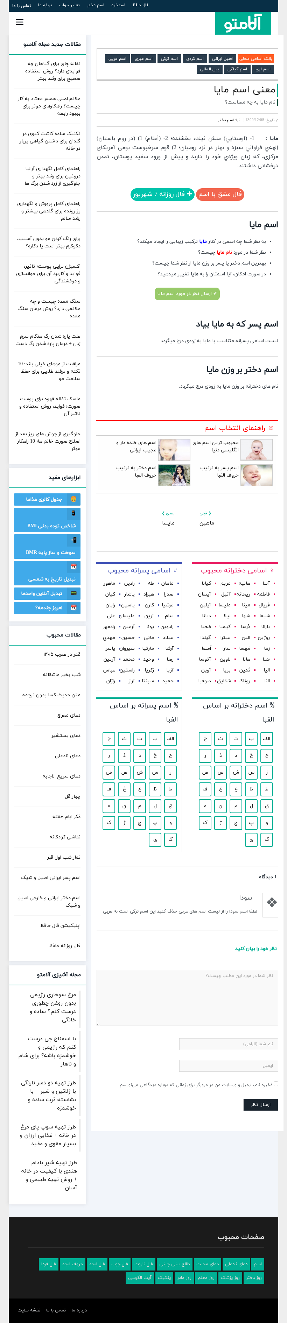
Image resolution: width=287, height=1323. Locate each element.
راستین (127, 670)
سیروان (127, 648)
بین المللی (209, 69)
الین (246, 637)
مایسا (168, 523)
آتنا (266, 583)
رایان (110, 605)
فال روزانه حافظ (64, 946)
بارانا (265, 627)
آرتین (109, 659)
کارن (149, 605)
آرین (149, 616)
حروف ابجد (72, 1264)
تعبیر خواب (69, 5)
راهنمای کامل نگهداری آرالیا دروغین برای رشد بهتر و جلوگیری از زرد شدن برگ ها (52, 176)
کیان (110, 594)
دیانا (206, 616)
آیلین (205, 605)
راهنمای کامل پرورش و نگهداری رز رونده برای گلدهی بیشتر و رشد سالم (48, 211)
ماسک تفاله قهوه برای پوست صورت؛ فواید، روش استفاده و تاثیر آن (49, 406)
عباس (109, 670)
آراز (132, 681)
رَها (267, 648)
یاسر (110, 648)
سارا (227, 648)
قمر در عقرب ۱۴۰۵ (61, 654)
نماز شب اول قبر (63, 857)
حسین (128, 637)
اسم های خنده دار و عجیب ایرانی (136, 446)
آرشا (169, 648)
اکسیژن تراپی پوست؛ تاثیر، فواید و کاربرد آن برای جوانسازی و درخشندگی (48, 273)
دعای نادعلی (67, 756)
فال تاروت (143, 1264)
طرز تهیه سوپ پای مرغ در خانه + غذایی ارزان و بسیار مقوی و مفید (48, 1135)
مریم (225, 583)
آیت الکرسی (140, 1278)
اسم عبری (144, 59)
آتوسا (205, 659)
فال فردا (48, 1264)
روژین (264, 637)
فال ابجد (97, 1264)
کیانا (206, 583)
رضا (170, 659)
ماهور (109, 583)
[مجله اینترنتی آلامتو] (243, 23)
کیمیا (225, 627)
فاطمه (263, 594)
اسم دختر (95, 5)
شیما (264, 616)
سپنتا (148, 681)
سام (169, 616)
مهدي (109, 637)
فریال (264, 605)
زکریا (149, 670)
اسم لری (263, 69)
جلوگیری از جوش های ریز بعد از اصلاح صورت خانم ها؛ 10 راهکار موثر (47, 441)
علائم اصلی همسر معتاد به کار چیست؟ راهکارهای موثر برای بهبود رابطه (49, 106)
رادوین (167, 627)
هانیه (244, 583)
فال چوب (119, 1264)
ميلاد (168, 637)
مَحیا (206, 627)
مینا (246, 605)
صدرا (169, 594)
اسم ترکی (169, 59)
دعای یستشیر (65, 735)
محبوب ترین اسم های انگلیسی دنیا (215, 446)
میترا (225, 637)
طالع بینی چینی (174, 1264)
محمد (129, 659)
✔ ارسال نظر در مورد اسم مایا (187, 293)
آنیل (226, 594)
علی (111, 616)
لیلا (227, 616)
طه (151, 583)
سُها (246, 616)
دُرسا (245, 627)
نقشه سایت (29, 1310)
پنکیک (164, 1278)
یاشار (129, 594)
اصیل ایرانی (222, 59)
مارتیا (148, 648)
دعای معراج (68, 715)
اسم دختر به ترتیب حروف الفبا (136, 472)
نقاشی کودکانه (65, 837)
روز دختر (254, 1278)
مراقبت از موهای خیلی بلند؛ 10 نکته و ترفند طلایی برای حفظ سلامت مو (49, 371)
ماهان (167, 583)
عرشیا (168, 605)
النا (267, 681)
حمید (168, 681)
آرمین (129, 627)
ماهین (207, 523)
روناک (244, 681)
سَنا (266, 659)
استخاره (118, 5)
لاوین (225, 659)
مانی (149, 637)
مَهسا (244, 648)
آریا (170, 670)
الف (266, 739)
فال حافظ (140, 5)
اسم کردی (195, 59)
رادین (129, 583)
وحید (148, 659)
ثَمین (244, 670)
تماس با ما (21, 6)
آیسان (204, 594)
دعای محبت (207, 1264)
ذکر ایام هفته (66, 817)
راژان (110, 681)
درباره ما (45, 5)
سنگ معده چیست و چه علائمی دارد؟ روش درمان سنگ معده (49, 308)
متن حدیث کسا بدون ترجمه (51, 695)
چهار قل (72, 796)
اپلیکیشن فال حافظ (60, 925)
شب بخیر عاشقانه (61, 674)
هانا (246, 659)
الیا (267, 670)
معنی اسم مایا (244, 90)
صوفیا (204, 681)
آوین (206, 670)
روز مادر (184, 1278)
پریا (227, 670)
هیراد (149, 594)
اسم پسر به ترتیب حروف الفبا (219, 472)
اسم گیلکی (237, 69)
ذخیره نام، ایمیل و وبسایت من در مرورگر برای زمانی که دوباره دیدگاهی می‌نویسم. (195, 1085)
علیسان (127, 616)
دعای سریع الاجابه (61, 776)
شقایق (224, 681)
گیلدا (206, 637)
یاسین (128, 605)
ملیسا (224, 605)
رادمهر (109, 627)
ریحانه (243, 594)
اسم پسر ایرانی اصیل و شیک (50, 877)
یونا (150, 627)
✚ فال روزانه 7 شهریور (162, 194)
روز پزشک (230, 1278)
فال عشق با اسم (220, 194)
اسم (258, 1264)
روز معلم (206, 1278)
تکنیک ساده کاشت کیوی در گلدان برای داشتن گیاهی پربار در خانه (50, 141)
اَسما (206, 648)
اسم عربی (117, 59)
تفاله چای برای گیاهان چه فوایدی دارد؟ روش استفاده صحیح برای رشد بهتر (52, 71)
